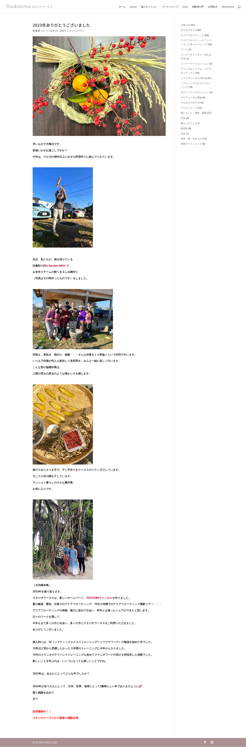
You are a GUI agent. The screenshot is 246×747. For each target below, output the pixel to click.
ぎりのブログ (76, 30)
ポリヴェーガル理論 (191, 97)
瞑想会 (184, 128)
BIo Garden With (54, 265)
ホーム (122, 7)
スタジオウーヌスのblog (194, 78)
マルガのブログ (189, 102)
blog (185, 7)
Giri (43, 30)
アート (184, 49)
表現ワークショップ (191, 143)
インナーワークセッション (195, 63)
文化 (183, 118)
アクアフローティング (192, 35)
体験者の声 (198, 7)
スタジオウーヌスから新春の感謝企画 (55, 718)
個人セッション (149, 7)
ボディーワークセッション (195, 92)
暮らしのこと (188, 123)
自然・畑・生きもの (191, 138)
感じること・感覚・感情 (194, 112)
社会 (183, 133)
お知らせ (185, 24)
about (133, 7)
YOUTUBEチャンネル (99, 598)
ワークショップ (170, 7)
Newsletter (228, 7)
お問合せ (213, 7)
